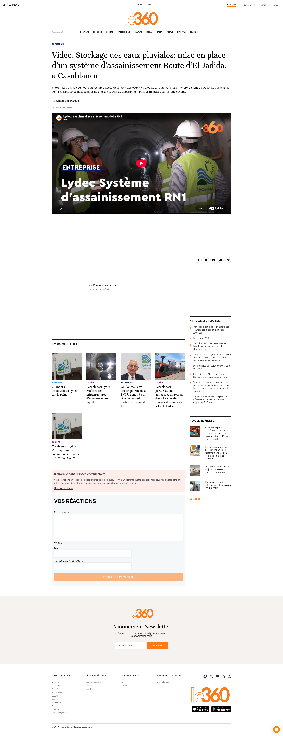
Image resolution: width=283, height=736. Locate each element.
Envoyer (157, 645)
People (170, 32)
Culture (138, 32)
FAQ (122, 682)
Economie (97, 32)
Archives (89, 689)
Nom (57, 548)
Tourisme (194, 32)
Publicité (89, 686)
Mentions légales (162, 682)
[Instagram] (229, 676)
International (124, 32)
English (247, 5)
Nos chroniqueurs (59, 713)
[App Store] (200, 709)
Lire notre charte (63, 488)
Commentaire (62, 512)
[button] (276, 729)
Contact (124, 686)
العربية (276, 5)
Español (262, 5)
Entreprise (58, 44)
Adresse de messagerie (69, 560)
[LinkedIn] (223, 676)
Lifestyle (181, 32)
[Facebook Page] (205, 676)
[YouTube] (217, 676)
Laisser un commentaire (118, 576)
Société (109, 32)
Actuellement (57, 32)
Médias (149, 32)
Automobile (56, 703)
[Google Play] (221, 709)
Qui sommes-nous (93, 682)
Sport (159, 32)
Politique (84, 32)
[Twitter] (211, 676)
